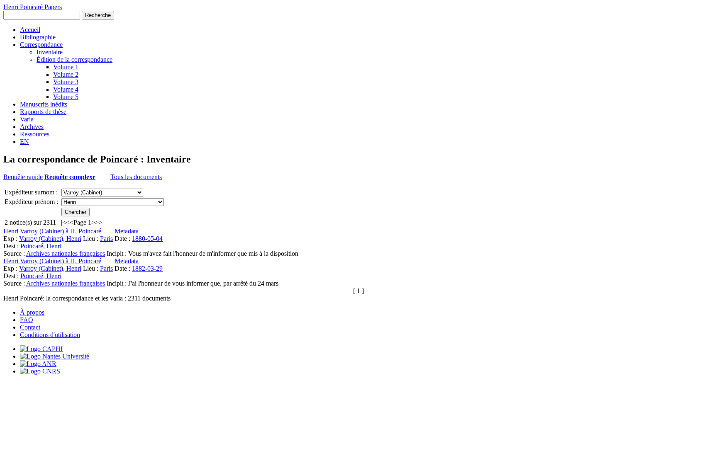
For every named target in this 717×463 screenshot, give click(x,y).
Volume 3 (65, 81)
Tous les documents (136, 176)
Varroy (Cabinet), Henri (50, 238)
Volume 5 (65, 96)
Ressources (34, 134)
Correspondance (41, 44)
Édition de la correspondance (74, 59)
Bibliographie (38, 37)
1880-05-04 (147, 238)
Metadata (127, 231)
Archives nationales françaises (65, 253)
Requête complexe (69, 176)
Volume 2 (65, 74)
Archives (32, 126)
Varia (27, 119)
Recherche (98, 15)
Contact (30, 327)
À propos (32, 312)
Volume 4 (65, 89)
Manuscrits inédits (43, 104)
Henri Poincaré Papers (32, 6)
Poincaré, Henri (40, 246)
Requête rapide (23, 176)
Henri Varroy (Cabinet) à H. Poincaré (52, 231)
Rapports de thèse (43, 111)
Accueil (30, 29)
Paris (106, 238)
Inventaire (50, 52)
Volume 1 (65, 66)
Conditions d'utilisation (50, 334)
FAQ (26, 319)
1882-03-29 (147, 268)
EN (24, 141)
